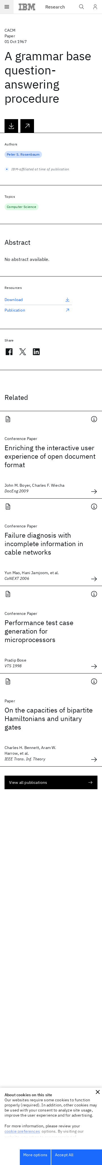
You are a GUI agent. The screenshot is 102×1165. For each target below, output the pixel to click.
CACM (10, 30)
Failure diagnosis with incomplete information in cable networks (44, 543)
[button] (98, 1092)
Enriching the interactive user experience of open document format (50, 456)
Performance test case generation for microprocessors (39, 631)
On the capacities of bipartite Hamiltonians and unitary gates (49, 718)
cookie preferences (22, 1131)
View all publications (28, 782)
